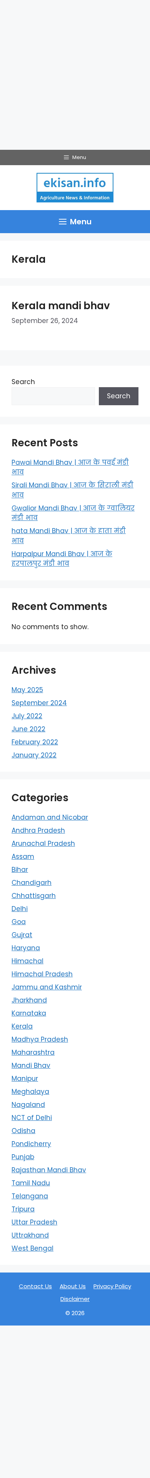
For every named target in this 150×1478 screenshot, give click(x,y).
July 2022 (27, 716)
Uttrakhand (30, 1235)
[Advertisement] (75, 75)
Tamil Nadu (31, 1183)
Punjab (23, 1157)
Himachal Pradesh (42, 974)
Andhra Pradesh (38, 830)
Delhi (20, 908)
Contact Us (35, 1286)
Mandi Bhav (31, 1065)
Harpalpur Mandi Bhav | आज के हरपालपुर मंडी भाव (62, 558)
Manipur (25, 1078)
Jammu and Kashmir (47, 987)
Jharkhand (29, 1000)
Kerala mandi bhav (61, 306)
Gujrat (22, 934)
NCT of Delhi (32, 1117)
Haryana (26, 948)
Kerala (22, 1026)
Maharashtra (33, 1052)
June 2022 (28, 729)
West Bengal (32, 1248)
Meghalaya (30, 1091)
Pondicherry (31, 1143)
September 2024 (39, 703)
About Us (73, 1286)
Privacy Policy (112, 1286)
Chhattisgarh (34, 895)
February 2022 (35, 742)
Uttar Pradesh (34, 1222)
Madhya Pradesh (40, 1039)
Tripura (23, 1209)
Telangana (30, 1196)
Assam (23, 856)
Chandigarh (32, 882)
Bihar (20, 869)
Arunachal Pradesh (43, 843)
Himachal (27, 961)
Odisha (23, 1130)
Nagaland (28, 1104)
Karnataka (29, 1013)
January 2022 (34, 755)
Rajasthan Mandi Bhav (49, 1170)
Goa (19, 921)
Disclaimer (75, 1299)
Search (23, 381)
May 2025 (27, 689)
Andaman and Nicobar (50, 817)
